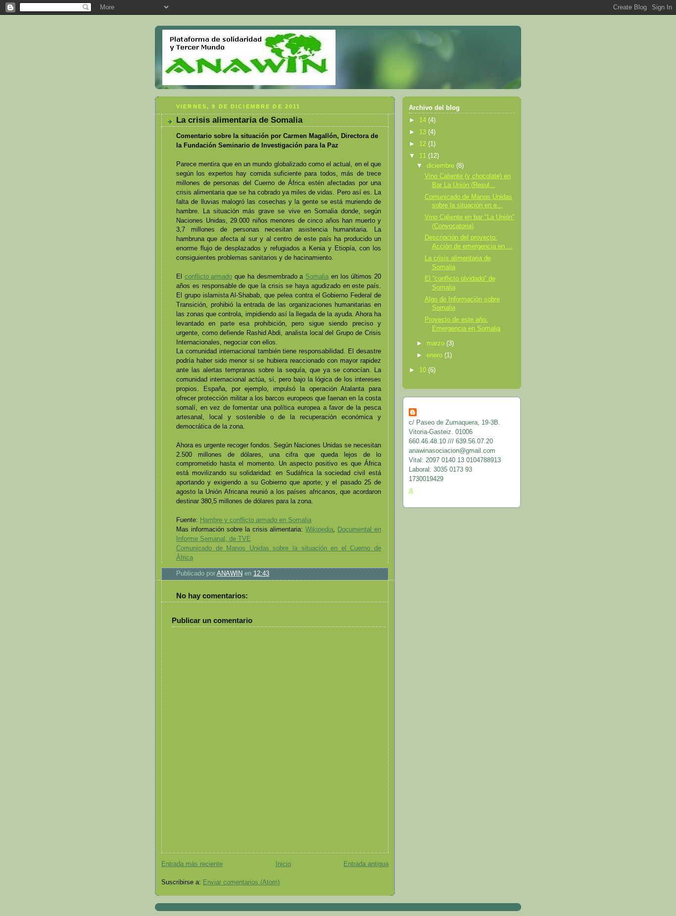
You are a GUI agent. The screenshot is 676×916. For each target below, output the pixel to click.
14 (423, 120)
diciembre (441, 165)
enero (435, 355)
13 (423, 132)
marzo (436, 343)
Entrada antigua (365, 864)
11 (423, 155)
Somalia (317, 276)
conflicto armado (209, 276)
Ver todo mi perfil (443, 491)
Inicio (283, 864)
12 (423, 144)
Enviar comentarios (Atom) (241, 882)
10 (423, 370)
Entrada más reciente (192, 864)
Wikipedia (319, 529)
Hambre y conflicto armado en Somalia (255, 520)
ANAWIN (431, 412)
